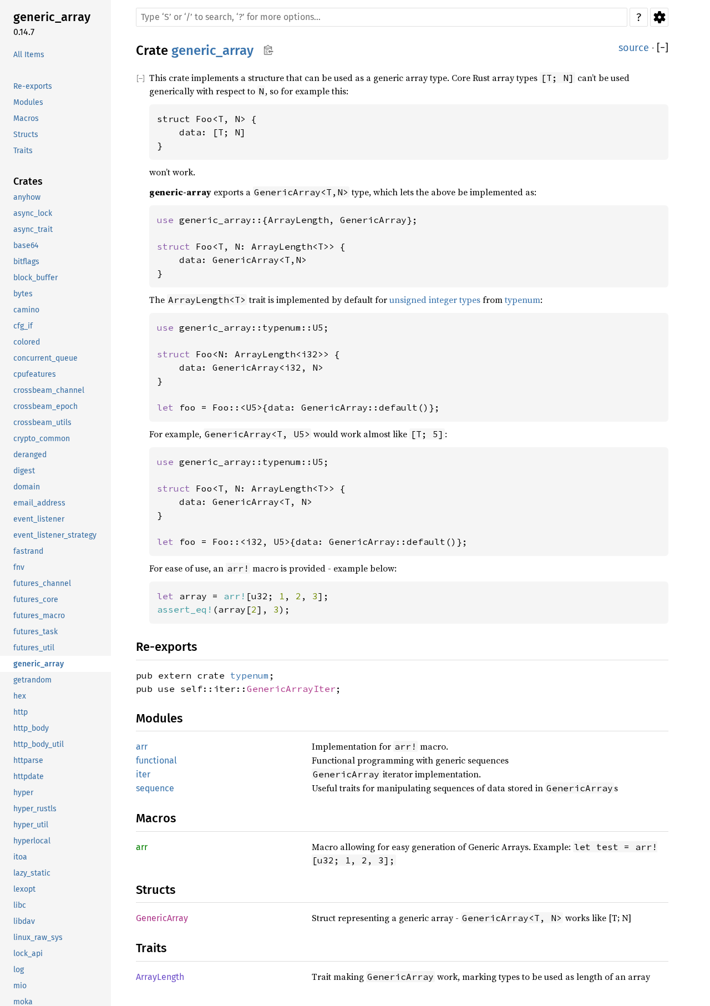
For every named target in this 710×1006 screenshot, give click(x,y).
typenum (522, 300)
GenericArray (162, 918)
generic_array (212, 50)
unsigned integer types (434, 300)
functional (156, 760)
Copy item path (268, 50)
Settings (659, 17)
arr (142, 746)
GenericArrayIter (291, 688)
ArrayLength (160, 977)
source (633, 48)
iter (143, 774)
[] (662, 48)
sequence (155, 788)
